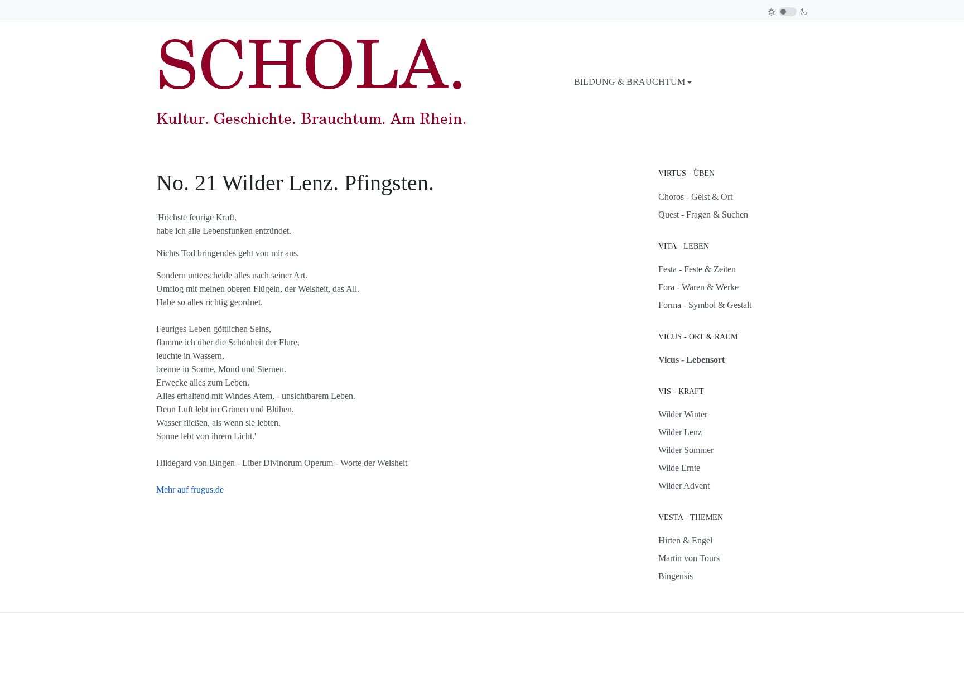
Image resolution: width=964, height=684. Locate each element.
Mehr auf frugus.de (190, 489)
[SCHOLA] (311, 80)
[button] (633, 82)
